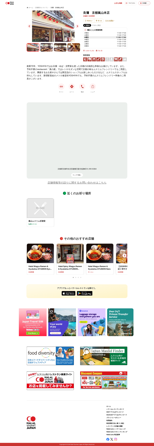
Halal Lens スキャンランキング (116, 432)
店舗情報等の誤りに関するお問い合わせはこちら (77, 182)
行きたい (90, 20)
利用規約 (109, 420)
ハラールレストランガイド (115, 409)
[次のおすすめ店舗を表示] (124, 256)
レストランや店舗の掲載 (114, 426)
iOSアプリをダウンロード (115, 412)
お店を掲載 (118, 3)
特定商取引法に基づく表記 (115, 423)
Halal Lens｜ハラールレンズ (116, 429)
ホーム (108, 406)
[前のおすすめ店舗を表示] (30, 256)
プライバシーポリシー (113, 417)
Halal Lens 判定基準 (113, 434)
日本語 (144, 3)
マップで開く (77, 175)
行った (100, 20)
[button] (82, 86)
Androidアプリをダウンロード (116, 415)
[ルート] (72, 86)
